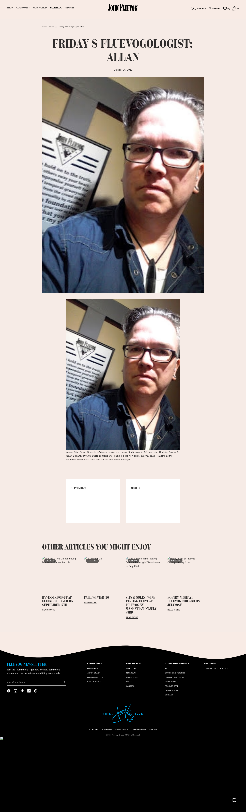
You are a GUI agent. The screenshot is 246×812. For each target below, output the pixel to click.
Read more (48, 610)
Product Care (171, 686)
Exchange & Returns (175, 673)
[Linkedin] (29, 691)
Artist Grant (93, 673)
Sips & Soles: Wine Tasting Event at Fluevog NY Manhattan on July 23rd (141, 604)
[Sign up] (64, 682)
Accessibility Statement (100, 729)
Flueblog (52, 27)
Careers (130, 686)
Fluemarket (93, 668)
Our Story (131, 668)
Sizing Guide (171, 682)
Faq (166, 668)
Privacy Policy (122, 729)
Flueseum (130, 673)
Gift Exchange (94, 682)
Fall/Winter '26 (96, 597)
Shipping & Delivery (174, 677)
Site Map (153, 729)
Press (129, 682)
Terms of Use (139, 729)
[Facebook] (9, 691)
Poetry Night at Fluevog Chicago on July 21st (183, 601)
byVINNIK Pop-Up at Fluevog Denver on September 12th (57, 601)
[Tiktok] (22, 691)
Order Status (171, 690)
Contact (169, 695)
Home (44, 27)
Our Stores (131, 677)
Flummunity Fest (95, 677)
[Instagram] (15, 691)
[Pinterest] (36, 691)
